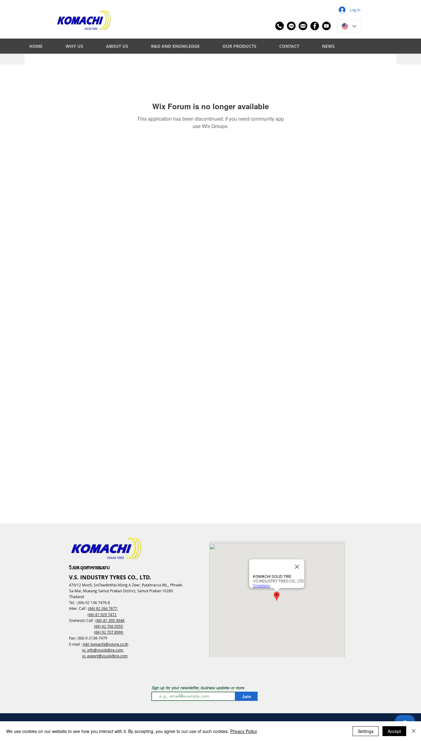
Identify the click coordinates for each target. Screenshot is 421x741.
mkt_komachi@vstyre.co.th (105, 644)
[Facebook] (314, 26)
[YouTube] (326, 26)
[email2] (303, 26)
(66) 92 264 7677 (103, 608)
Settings (366, 731)
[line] (291, 26)
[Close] (413, 731)
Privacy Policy (243, 731)
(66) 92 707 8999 (109, 632)
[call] (279, 26)
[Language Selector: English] (349, 26)
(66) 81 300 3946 (110, 620)
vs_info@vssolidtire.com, (103, 650)
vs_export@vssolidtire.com (105, 655)
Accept (394, 731)
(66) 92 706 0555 (108, 626)
